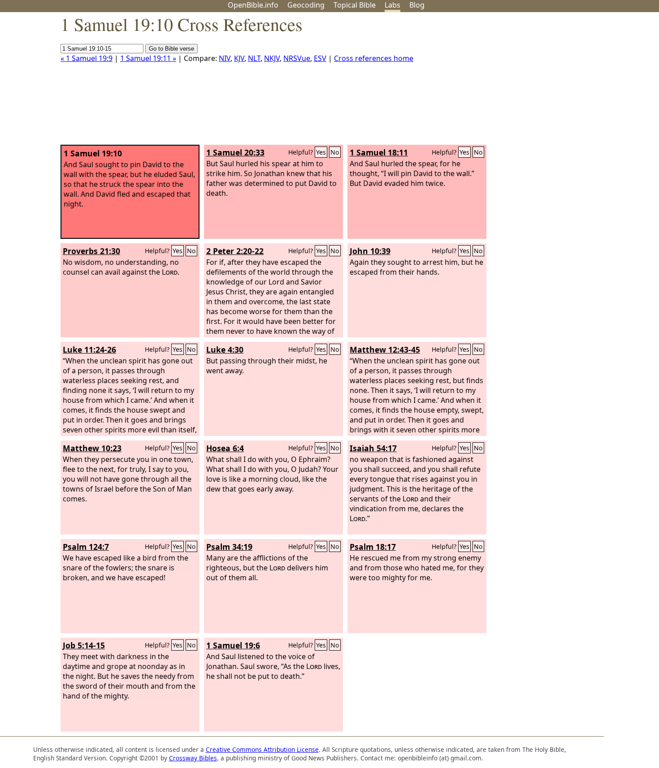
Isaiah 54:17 (373, 448)
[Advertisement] (568, 82)
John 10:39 (370, 251)
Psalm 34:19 (229, 546)
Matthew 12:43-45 (385, 349)
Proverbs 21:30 (91, 251)
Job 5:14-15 (84, 645)
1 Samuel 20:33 (235, 152)
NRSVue (296, 58)
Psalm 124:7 (86, 546)
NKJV (272, 58)
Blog (417, 5)
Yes (321, 152)
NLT (254, 58)
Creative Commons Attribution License (262, 749)
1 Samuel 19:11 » (148, 58)
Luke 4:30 (224, 349)
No (334, 152)
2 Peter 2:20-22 (235, 251)
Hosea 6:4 (225, 448)
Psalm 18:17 (373, 546)
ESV (320, 58)
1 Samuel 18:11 (379, 152)
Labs (392, 5)
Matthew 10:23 (92, 448)
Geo (306, 5)
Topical (355, 5)
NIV (224, 58)
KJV (239, 58)
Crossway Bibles (193, 758)
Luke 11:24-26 (89, 349)
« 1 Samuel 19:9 (87, 58)
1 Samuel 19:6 (233, 645)
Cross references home (373, 58)
